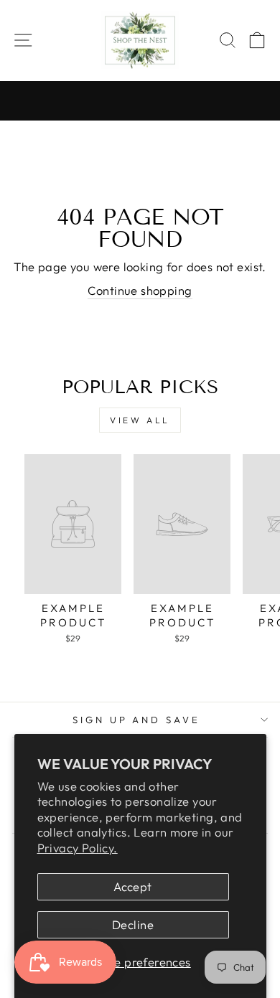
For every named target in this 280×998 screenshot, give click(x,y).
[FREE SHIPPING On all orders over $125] (140, 101)
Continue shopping (140, 290)
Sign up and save (137, 719)
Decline (133, 924)
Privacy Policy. (77, 847)
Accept (132, 886)
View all (140, 420)
